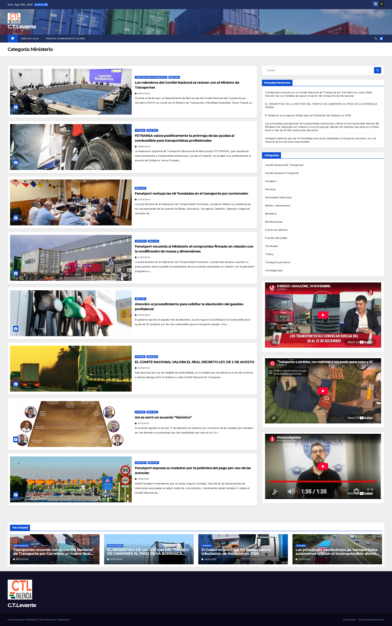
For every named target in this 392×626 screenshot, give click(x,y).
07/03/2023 (144, 257)
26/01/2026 (116, 559)
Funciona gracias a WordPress (23, 619)
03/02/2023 (144, 315)
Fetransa (140, 130)
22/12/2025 (304, 559)
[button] (376, 38)
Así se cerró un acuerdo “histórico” (163, 417)
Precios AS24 (30, 38)
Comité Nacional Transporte (282, 173)
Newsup (49, 619)
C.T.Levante (22, 26)
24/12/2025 (210, 559)
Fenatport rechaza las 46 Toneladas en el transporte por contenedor (191, 193)
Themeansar (63, 619)
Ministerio (174, 77)
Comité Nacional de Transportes (151, 77)
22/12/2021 (143, 423)
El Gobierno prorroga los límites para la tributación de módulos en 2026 (308, 115)
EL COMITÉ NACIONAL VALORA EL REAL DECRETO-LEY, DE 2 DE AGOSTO (194, 362)
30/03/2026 (22, 559)
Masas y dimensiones (277, 205)
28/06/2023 (144, 146)
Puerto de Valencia (276, 229)
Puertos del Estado (276, 237)
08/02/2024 (144, 93)
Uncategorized (274, 270)
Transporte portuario (277, 262)
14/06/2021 (143, 479)
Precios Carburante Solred (65, 38)
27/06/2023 (144, 199)
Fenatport (141, 241)
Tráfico (269, 254)
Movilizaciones (274, 221)
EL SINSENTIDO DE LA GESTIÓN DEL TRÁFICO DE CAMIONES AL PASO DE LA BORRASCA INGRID (148, 554)
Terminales (271, 246)
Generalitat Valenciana (278, 197)
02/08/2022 (144, 368)
